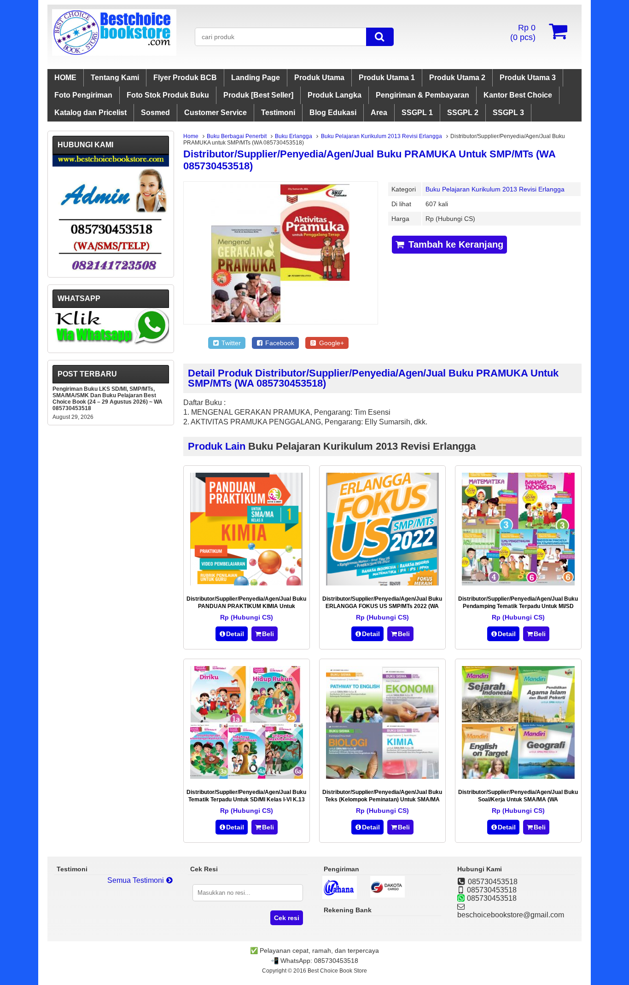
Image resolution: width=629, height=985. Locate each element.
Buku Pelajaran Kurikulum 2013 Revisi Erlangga (381, 136)
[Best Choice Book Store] (114, 53)
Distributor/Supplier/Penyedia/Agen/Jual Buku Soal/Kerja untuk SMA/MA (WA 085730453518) (518, 799)
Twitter (230, 343)
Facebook (278, 343)
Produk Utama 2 (457, 77)
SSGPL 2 (462, 112)
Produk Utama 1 (387, 77)
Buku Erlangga (293, 136)
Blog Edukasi (332, 112)
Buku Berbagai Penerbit (237, 136)
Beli (268, 633)
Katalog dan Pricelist (90, 112)
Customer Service (215, 112)
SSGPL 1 (417, 112)
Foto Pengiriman (83, 95)
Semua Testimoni (136, 880)
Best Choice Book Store (337, 971)
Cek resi (286, 917)
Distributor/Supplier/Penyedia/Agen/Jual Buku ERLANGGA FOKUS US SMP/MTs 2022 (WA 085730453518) (382, 606)
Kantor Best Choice (517, 95)
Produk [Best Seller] (258, 95)
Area (379, 112)
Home (190, 136)
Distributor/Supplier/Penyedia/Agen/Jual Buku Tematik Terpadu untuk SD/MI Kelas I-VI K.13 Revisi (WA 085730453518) (246, 799)
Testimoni (278, 112)
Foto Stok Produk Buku (168, 95)
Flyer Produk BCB (185, 77)
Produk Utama (319, 77)
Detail (235, 633)
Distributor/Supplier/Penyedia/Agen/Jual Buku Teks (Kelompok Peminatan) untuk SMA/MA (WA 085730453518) (382, 799)
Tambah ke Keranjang (454, 244)
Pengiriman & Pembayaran (422, 95)
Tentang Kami (115, 77)
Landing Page (255, 77)
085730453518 (336, 960)
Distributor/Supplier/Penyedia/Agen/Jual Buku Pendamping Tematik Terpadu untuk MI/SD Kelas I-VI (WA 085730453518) (518, 606)
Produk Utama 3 (528, 77)
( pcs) (523, 32)
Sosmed (155, 112)
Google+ (330, 343)
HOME (65, 77)
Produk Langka (334, 95)
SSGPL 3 (508, 112)
